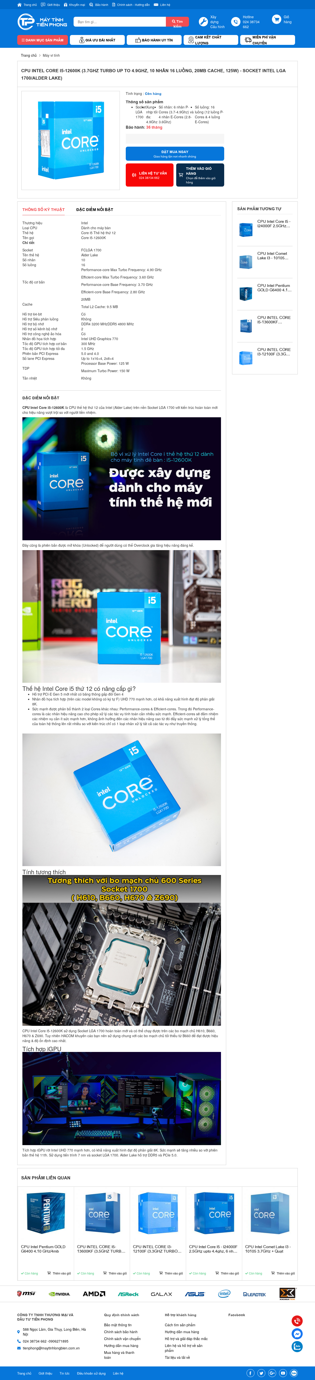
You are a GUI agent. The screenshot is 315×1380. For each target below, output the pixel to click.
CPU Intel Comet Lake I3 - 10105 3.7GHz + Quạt (272, 255)
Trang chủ (29, 55)
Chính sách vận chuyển (122, 1338)
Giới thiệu (45, 1373)
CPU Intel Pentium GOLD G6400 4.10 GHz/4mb (273, 287)
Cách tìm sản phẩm (180, 1324)
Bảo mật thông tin (118, 1324)
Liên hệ (118, 1373)
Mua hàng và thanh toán (119, 1355)
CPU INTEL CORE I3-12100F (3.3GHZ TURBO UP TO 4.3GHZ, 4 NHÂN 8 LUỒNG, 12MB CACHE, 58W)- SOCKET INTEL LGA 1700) (274, 351)
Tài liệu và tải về (177, 1357)
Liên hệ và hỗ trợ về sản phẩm (184, 1348)
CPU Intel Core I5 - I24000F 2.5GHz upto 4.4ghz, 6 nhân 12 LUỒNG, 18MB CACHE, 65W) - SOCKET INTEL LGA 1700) (274, 223)
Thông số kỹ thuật (43, 209)
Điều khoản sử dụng (91, 1373)
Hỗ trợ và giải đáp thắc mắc (186, 1338)
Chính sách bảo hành (121, 1331)
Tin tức (65, 1373)
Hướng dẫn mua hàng (121, 1345)
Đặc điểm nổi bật (94, 209)
